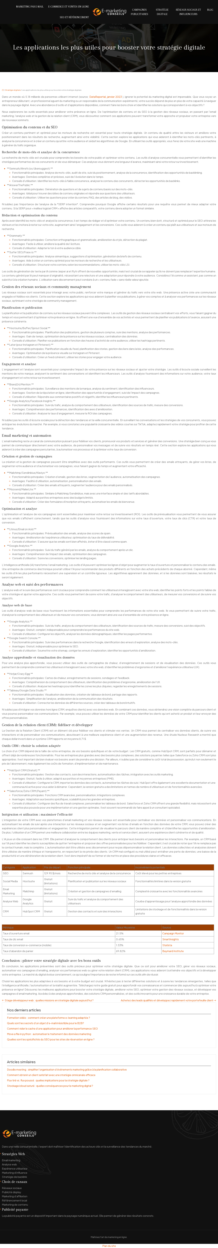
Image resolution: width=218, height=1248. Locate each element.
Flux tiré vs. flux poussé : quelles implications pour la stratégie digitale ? (48, 1080)
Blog (210, 9)
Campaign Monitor (173, 933)
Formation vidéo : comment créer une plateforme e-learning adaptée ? (48, 1017)
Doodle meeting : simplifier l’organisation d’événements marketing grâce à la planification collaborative (67, 1069)
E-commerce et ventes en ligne (68, 6)
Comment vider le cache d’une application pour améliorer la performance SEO (52, 1028)
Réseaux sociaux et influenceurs (188, 12)
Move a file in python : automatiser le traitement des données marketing (49, 1034)
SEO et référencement (74, 17)
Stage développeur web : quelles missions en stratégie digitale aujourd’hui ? (49, 1000)
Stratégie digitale (162, 12)
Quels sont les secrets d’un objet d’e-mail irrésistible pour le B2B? (45, 1023)
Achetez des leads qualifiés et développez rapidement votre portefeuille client (167, 1000)
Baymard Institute (173, 951)
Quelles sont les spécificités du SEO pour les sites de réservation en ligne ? (50, 1039)
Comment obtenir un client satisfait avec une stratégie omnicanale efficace (51, 1075)
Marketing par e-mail (29, 6)
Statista (167, 945)
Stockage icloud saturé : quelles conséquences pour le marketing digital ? (50, 1085)
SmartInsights (170, 939)
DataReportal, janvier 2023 (106, 96)
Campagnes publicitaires (139, 12)
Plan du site (109, 1246)
